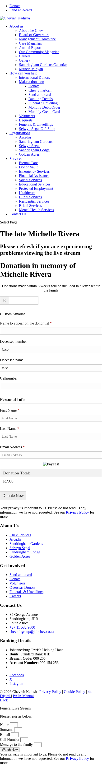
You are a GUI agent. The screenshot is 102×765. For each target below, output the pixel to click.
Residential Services (34, 201)
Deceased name (11, 360)
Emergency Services (34, 171)
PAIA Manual (23, 696)
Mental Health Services (36, 210)
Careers (24, 56)
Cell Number (10, 739)
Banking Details (40, 99)
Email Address (12, 447)
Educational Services (34, 184)
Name (5, 725)
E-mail (5, 735)
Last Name (9, 429)
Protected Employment (36, 188)
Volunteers (27, 116)
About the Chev (31, 30)
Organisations (19, 133)
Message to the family (17, 744)
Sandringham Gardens (35, 141)
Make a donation (31, 82)
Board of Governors (34, 35)
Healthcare (27, 193)
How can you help (23, 73)
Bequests (25, 120)
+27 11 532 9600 (22, 627)
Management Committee (37, 39)
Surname (7, 730)
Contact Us (17, 214)
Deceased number (13, 341)
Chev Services (20, 535)
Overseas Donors (22, 587)
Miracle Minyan (31, 69)
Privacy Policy (50, 692)
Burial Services (30, 197)
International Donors (34, 77)
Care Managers (30, 43)
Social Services (30, 180)
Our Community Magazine (39, 52)
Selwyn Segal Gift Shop (37, 129)
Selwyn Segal (29, 146)
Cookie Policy (75, 692)
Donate (14, 6)
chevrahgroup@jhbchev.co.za (31, 632)
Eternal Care (28, 163)
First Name (9, 410)
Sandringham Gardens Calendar (43, 65)
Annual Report (30, 48)
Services (15, 159)
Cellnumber (9, 378)
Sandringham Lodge (34, 150)
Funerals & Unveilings (36, 124)
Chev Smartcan (39, 90)
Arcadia (25, 137)
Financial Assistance (34, 176)
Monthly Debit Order (44, 107)
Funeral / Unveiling (43, 103)
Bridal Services (30, 206)
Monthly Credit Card (44, 112)
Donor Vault (28, 167)
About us (16, 26)
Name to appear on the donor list (32, 323)
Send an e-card (20, 10)
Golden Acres (29, 154)
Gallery (24, 60)
